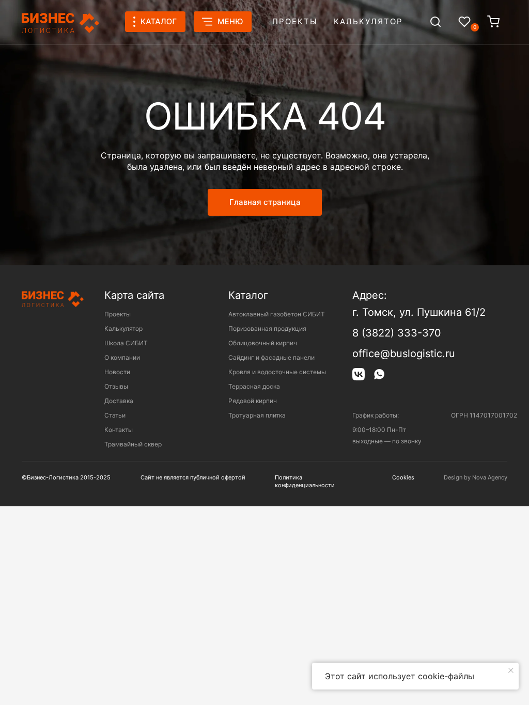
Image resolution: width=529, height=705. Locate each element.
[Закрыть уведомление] (511, 670)
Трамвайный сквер (133, 444)
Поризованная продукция (267, 328)
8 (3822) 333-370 (396, 333)
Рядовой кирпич (252, 401)
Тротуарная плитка (257, 415)
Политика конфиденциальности (305, 481)
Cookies (403, 477)
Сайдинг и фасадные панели (271, 357)
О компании (122, 357)
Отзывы (116, 386)
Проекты (295, 21)
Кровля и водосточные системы (277, 372)
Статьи (115, 415)
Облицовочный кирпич (262, 343)
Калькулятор (368, 21)
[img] (435, 21)
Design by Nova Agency (475, 477)
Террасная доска (254, 386)
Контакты (118, 430)
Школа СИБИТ (126, 343)
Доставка (118, 401)
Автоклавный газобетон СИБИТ (276, 314)
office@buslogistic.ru (403, 353)
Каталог (248, 295)
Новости (117, 372)
